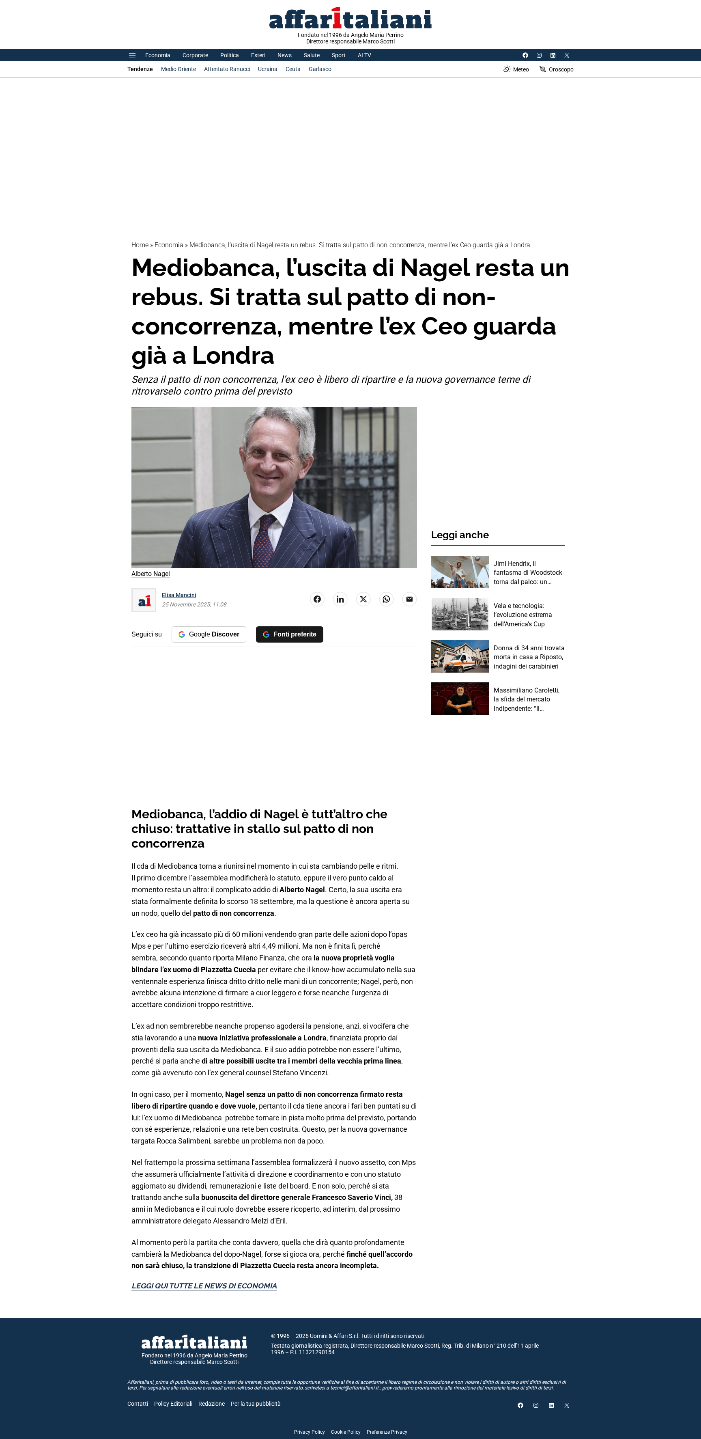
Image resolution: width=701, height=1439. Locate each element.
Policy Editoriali (173, 1403)
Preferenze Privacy (387, 1432)
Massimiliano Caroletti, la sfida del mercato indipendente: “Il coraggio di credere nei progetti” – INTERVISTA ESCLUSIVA (527, 699)
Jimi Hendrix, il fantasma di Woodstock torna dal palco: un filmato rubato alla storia (529, 573)
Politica (229, 55)
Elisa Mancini (179, 595)
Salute (312, 55)
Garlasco (320, 69)
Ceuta (293, 69)
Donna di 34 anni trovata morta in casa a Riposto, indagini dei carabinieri (529, 657)
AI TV (364, 55)
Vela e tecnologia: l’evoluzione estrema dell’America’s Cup (523, 615)
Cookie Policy (346, 1432)
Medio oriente (178, 69)
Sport (339, 55)
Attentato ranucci (227, 69)
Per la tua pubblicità (256, 1403)
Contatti (137, 1403)
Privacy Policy (309, 1432)
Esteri (258, 55)
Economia (157, 55)
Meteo (521, 69)
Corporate (195, 55)
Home (139, 245)
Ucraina (267, 69)
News (284, 55)
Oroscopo (561, 69)
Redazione (211, 1403)
